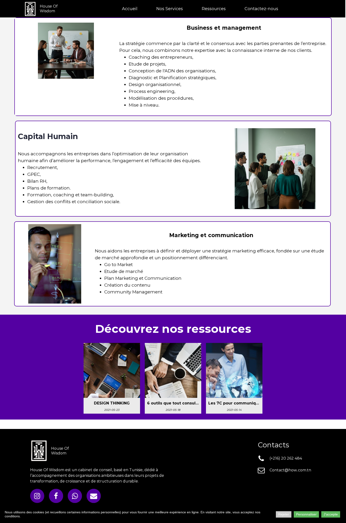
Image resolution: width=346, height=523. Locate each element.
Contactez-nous (261, 8)
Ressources (214, 8)
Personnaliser (306, 514)
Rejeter (283, 514)
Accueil (129, 8)
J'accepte (331, 514)
